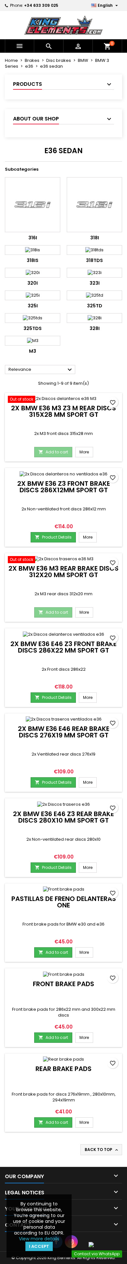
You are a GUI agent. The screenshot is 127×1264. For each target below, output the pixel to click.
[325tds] (32, 318)
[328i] (94, 318)
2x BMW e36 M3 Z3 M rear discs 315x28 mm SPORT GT (63, 411)
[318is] (32, 250)
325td (94, 305)
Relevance (41, 370)
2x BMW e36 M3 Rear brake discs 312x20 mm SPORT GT (63, 571)
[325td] (94, 295)
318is (32, 260)
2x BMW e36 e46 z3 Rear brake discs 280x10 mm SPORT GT (63, 817)
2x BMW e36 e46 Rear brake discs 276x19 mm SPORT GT (63, 732)
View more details (39, 1239)
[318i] (94, 204)
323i (95, 283)
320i (32, 283)
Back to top (102, 1150)
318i (94, 237)
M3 (32, 351)
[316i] (32, 204)
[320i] (32, 273)
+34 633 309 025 (41, 5)
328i (95, 328)
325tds (32, 328)
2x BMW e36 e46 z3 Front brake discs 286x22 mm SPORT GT (63, 647)
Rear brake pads (63, 1068)
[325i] (32, 295)
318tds (94, 260)
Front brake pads (63, 983)
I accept (39, 1246)
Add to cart (53, 452)
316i (32, 237)
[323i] (94, 273)
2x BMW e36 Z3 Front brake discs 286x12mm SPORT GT (63, 487)
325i (33, 305)
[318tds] (94, 250)
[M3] (32, 341)
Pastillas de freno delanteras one (63, 902)
